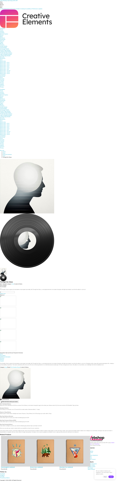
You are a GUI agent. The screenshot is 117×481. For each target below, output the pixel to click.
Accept (111, 476)
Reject (105, 476)
